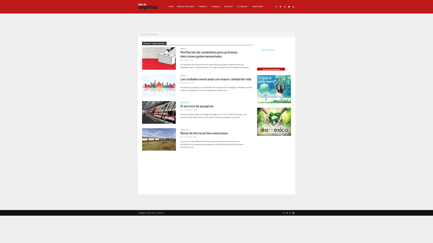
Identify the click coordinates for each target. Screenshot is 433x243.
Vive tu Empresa (268, 50)
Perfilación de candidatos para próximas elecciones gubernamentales (208, 54)
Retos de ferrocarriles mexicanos (204, 133)
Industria (184, 103)
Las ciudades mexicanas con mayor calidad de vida (215, 79)
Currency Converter (271, 70)
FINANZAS (203, 6)
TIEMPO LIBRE (257, 6)
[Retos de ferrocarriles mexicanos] (159, 139)
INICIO (171, 6)
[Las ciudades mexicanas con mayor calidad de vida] (159, 85)
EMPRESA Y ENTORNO (185, 6)
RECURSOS (228, 6)
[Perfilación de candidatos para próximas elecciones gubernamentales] (159, 58)
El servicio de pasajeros (196, 106)
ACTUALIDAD (242, 6)
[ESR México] (274, 122)
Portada (143, 34)
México (183, 49)
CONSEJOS (215, 6)
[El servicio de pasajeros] (159, 112)
